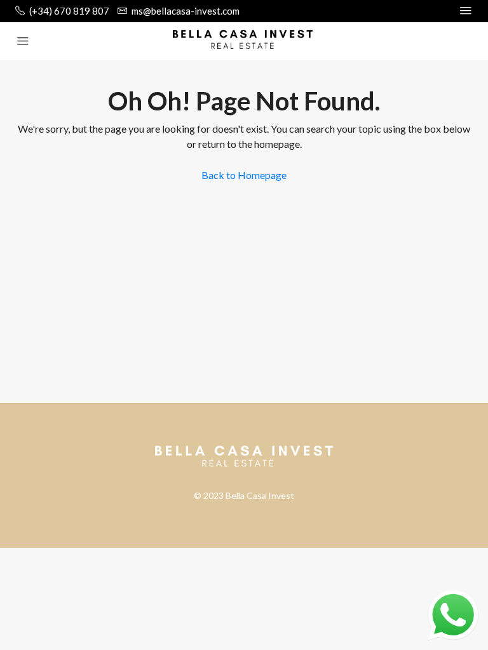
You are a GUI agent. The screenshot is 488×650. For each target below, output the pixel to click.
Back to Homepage (244, 175)
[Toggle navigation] (466, 10)
